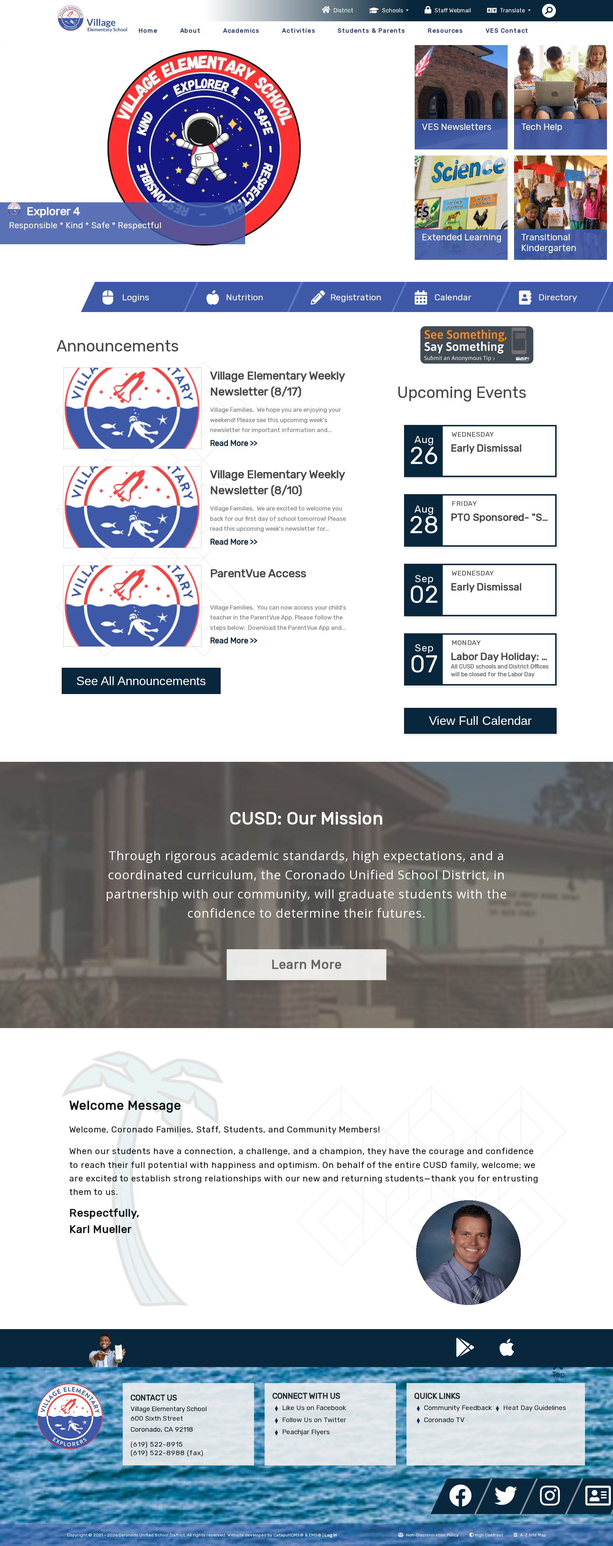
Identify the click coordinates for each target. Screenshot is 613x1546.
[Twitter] (508, 1512)
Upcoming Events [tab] (371, 245)
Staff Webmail (453, 10)
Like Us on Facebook (314, 1408)
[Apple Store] (506, 1352)
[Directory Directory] (530, 310)
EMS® (315, 1535)
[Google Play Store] (465, 1352)
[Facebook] (462, 1512)
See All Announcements (141, 681)
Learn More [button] (306, 964)
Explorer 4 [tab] (382, 245)
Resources (445, 30)
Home (148, 30)
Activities (298, 30)
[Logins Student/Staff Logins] (113, 310)
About (190, 30)
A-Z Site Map (533, 1535)
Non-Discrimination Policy (432, 1535)
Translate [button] (513, 10)
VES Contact (507, 30)
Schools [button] (393, 10)
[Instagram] (553, 1512)
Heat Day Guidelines (534, 1408)
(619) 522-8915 (157, 1444)
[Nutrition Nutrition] (217, 310)
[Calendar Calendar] (425, 310)
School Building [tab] (392, 245)
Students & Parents (371, 30)
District (343, 10)
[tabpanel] (204, 149)
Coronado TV (444, 1420)
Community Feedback (458, 1408)
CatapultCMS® (289, 1535)
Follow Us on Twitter (314, 1420)
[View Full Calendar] (480, 739)
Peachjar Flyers (306, 1432)
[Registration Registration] (322, 310)
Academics (241, 30)
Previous (26, 146)
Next (382, 146)
